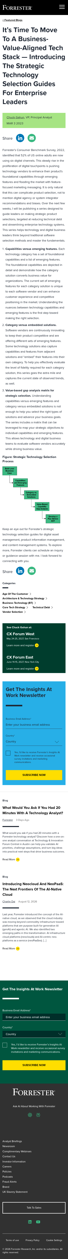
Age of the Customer (15, 594)
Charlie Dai (8, 901)
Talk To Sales (34, 1208)
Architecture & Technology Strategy (23, 598)
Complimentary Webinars (16, 1151)
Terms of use (12, 1240)
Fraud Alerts (9, 1182)
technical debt (41, 607)
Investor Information (14, 1161)
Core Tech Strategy (13, 607)
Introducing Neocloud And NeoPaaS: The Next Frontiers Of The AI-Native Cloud (33, 889)
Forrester (7, 820)
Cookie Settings (54, 1240)
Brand (5, 1187)
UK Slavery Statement (15, 1192)
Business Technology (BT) (17, 603)
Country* (10, 735)
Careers (6, 1166)
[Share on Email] (32, 138)
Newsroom (8, 1146)
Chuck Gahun (15, 117)
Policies (6, 1171)
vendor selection (12, 612)
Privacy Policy (32, 1240)
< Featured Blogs (12, 20)
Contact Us (8, 1156)
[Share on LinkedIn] (20, 138)
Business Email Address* (18, 719)
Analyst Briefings (12, 1141)
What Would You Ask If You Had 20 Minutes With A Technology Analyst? (32, 810)
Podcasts (7, 1177)
